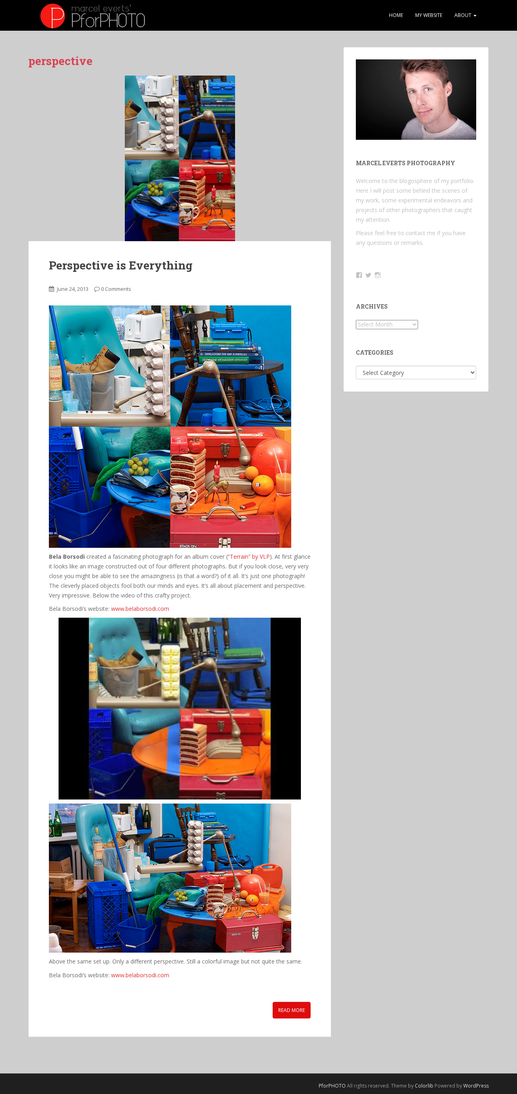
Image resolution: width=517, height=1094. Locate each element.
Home (396, 15)
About (463, 15)
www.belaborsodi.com (140, 608)
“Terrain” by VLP (249, 556)
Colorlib (424, 1085)
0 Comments (116, 288)
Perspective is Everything (121, 265)
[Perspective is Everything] (179, 158)
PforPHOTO (332, 1085)
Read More (291, 1010)
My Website (428, 15)
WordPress (476, 1085)
